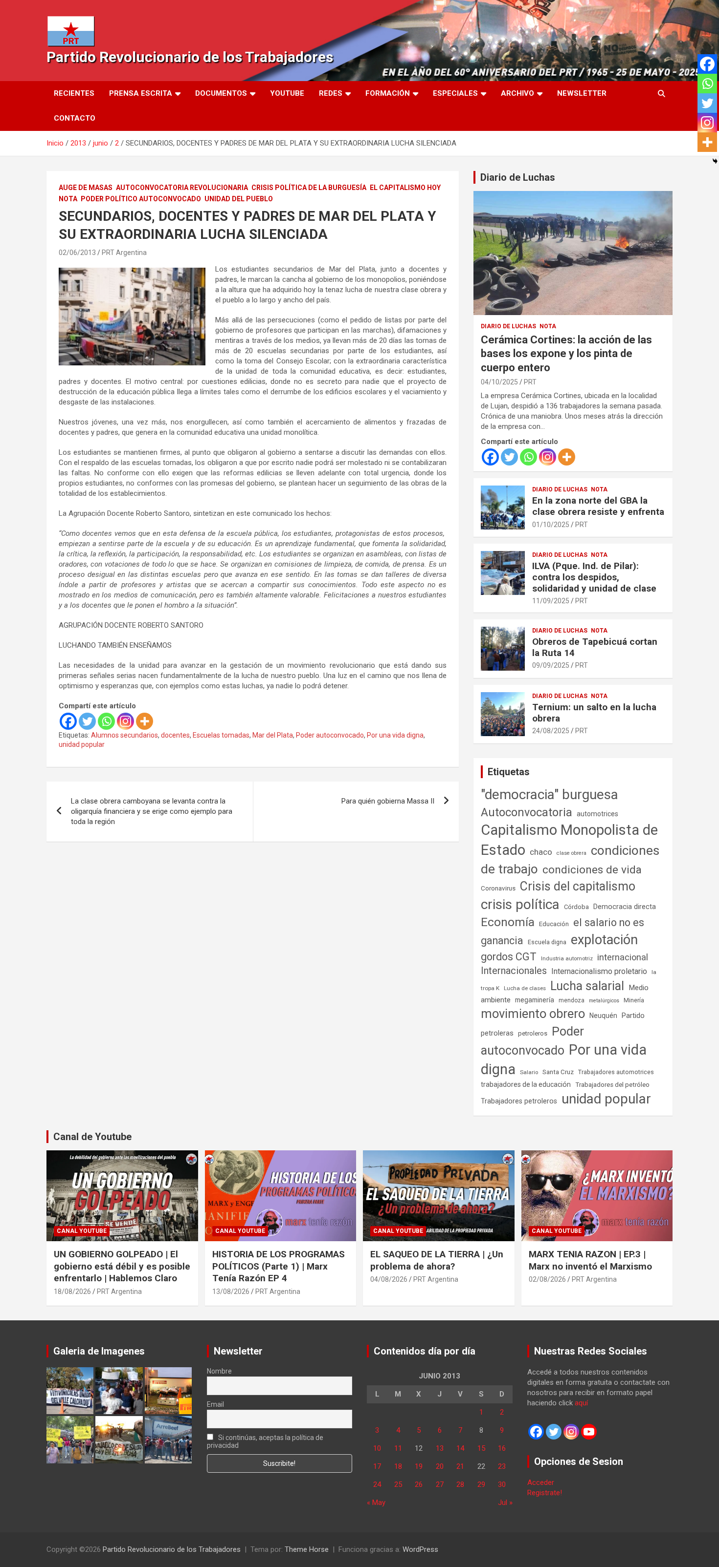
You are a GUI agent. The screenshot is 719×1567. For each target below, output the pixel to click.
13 (440, 1448)
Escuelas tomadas (221, 735)
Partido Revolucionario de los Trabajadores (189, 56)
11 (398, 1448)
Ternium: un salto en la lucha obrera (594, 712)
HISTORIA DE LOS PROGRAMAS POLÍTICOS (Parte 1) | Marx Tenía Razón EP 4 (278, 1266)
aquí (581, 1402)
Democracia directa (624, 907)
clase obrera (571, 853)
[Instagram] (125, 721)
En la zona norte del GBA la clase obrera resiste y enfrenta (598, 506)
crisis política (520, 904)
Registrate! (544, 1492)
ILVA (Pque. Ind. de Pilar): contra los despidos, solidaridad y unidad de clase (594, 577)
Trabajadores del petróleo (612, 1084)
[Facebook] (68, 721)
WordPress (420, 1549)
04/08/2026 (388, 1279)
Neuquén (603, 1015)
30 (502, 1484)
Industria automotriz (567, 958)
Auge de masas (85, 187)
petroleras (497, 1033)
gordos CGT (509, 957)
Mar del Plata (272, 735)
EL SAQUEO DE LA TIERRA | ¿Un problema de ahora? (436, 1260)
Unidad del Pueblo (238, 199)
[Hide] (715, 161)
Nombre (219, 1371)
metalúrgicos (604, 1000)
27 (440, 1484)
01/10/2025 (550, 525)
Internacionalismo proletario (599, 971)
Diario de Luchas (517, 177)
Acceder (540, 1482)
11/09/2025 (550, 601)
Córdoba (576, 907)
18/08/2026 (72, 1291)
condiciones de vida (592, 869)
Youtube (287, 93)
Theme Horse (307, 1549)
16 (502, 1448)
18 (398, 1466)
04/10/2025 (499, 382)
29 (481, 1484)
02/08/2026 (547, 1279)
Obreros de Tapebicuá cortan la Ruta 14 (594, 647)
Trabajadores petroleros (519, 1101)
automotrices (597, 814)
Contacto (74, 118)
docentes (175, 735)
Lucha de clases (525, 988)
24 (377, 1484)
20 (440, 1466)
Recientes (74, 93)
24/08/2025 (550, 731)
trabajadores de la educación (526, 1084)
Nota (68, 199)
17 (377, 1466)
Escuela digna (547, 942)
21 (460, 1466)
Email (215, 1404)
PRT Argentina (124, 252)
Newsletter (582, 93)
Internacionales (514, 970)
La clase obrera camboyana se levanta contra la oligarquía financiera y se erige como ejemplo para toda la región (151, 811)
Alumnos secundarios (124, 735)
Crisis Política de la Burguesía (308, 187)
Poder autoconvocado (330, 735)
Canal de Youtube (92, 1137)
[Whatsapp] (106, 721)
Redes (330, 93)
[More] (144, 721)
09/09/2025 (550, 665)
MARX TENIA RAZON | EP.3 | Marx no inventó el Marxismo (590, 1260)
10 (377, 1448)
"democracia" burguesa (549, 794)
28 (460, 1484)
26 (419, 1484)
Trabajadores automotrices (616, 1072)
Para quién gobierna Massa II (387, 801)
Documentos (221, 93)
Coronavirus (498, 888)
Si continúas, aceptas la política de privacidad (265, 1441)
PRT (530, 382)
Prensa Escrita (140, 93)
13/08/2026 (230, 1291)
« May (376, 1502)
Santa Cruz (558, 1072)
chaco (541, 852)
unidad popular (82, 744)
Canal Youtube (82, 1231)
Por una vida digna (395, 735)
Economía (508, 922)
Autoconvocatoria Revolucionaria (182, 187)
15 (481, 1448)
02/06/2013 (77, 252)
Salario (529, 1072)
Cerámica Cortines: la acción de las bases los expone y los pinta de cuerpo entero (566, 354)
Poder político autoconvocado (141, 199)
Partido (633, 1015)
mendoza (571, 1000)
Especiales (455, 93)
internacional (622, 957)
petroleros (532, 1033)
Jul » (505, 1502)
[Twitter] (87, 721)
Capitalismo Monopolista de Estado (569, 840)
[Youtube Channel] (589, 1432)
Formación (387, 93)
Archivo (517, 93)
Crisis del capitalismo (577, 886)
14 (460, 1448)
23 (502, 1466)
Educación (554, 924)
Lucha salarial (587, 986)
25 (398, 1484)
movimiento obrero (533, 1013)
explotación (604, 940)
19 (419, 1466)
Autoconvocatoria (526, 812)
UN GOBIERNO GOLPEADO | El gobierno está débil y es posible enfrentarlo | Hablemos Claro (122, 1266)
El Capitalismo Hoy (405, 187)
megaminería (534, 1000)
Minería (634, 1000)
